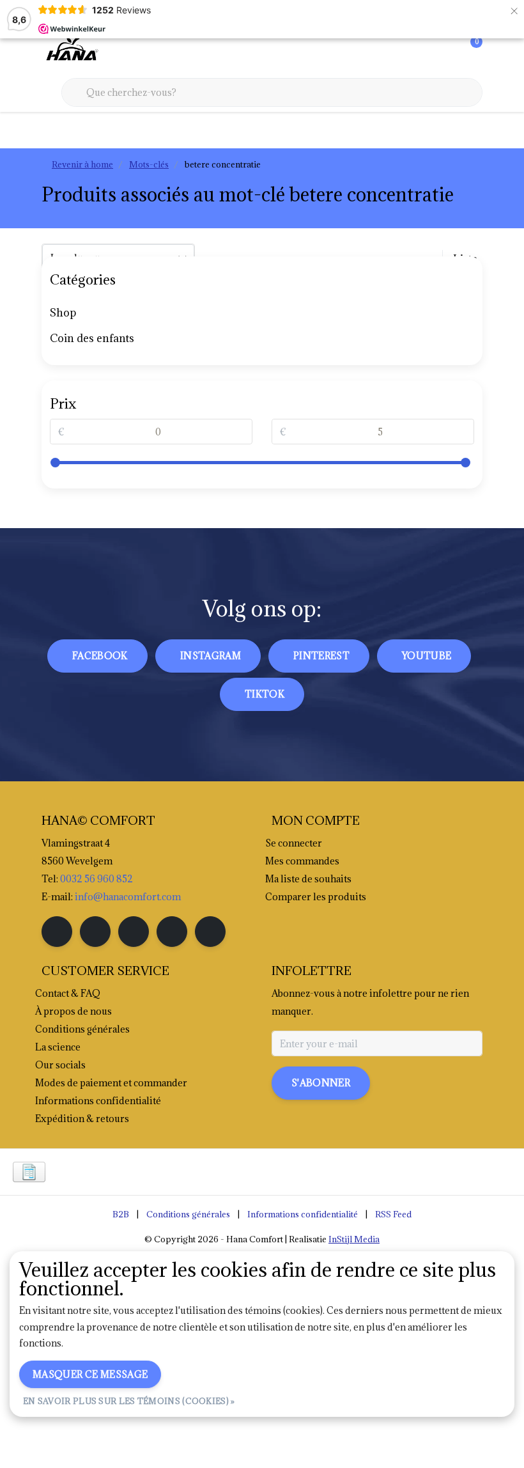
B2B (120, 1214)
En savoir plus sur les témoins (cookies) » (129, 1401)
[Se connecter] (422, 51)
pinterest (321, 656)
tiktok (264, 694)
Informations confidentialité (302, 1214)
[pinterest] (133, 931)
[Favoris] (446, 51)
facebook (100, 656)
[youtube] (172, 931)
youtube (426, 656)
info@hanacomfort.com (128, 897)
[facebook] (57, 931)
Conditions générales (188, 1214)
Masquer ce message (90, 1374)
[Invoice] (29, 1172)
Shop (63, 313)
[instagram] (95, 931)
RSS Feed (393, 1214)
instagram (210, 656)
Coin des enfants (92, 338)
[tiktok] (210, 931)
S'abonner (320, 1083)
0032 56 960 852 (96, 879)
